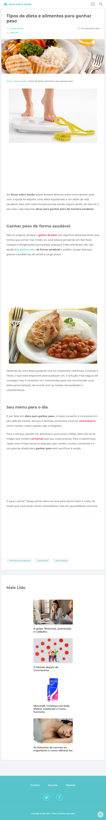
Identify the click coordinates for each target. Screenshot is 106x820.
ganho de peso (47, 235)
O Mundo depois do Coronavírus (45, 669)
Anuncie (53, 785)
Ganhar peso (43, 561)
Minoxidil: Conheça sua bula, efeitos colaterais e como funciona (51, 708)
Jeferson (14, 32)
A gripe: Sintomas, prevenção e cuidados (52, 630)
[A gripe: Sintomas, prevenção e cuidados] (53, 612)
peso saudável (61, 561)
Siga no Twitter (46, 797)
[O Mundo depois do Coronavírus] (53, 651)
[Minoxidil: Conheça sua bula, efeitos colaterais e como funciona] (53, 689)
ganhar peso (27, 249)
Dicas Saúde (16, 28)
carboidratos (87, 421)
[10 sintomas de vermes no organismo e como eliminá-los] (53, 731)
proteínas (37, 438)
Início (9, 81)
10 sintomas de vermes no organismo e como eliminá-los (53, 749)
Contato (35, 785)
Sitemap (70, 785)
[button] (101, 4)
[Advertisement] (53, 168)
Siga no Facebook (59, 797)
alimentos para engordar (20, 561)
